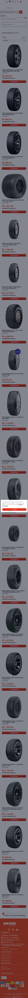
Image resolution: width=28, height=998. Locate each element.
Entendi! (14, 509)
